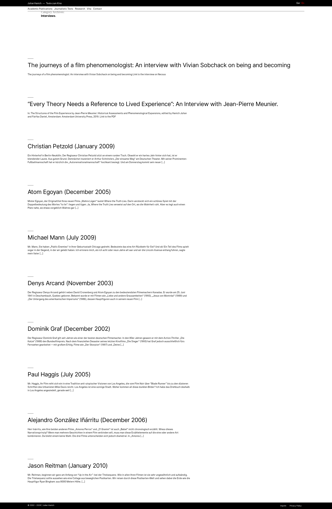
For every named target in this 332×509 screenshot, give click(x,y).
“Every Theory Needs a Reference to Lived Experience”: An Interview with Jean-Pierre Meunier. (153, 103)
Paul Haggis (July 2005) (59, 374)
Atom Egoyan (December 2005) (69, 191)
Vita (89, 9)
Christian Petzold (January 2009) (71, 146)
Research (80, 9)
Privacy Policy (296, 506)
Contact (97, 9)
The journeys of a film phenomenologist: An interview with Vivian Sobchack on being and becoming (159, 65)
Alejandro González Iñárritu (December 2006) (87, 419)
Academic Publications (40, 9)
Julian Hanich (34, 3)
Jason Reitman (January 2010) (68, 465)
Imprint (283, 506)
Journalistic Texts (63, 9)
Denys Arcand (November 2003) (70, 283)
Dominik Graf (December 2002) (69, 328)
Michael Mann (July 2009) (62, 237)
